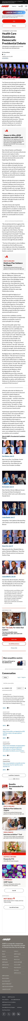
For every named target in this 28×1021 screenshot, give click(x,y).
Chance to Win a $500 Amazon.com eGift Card (13, 136)
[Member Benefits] (5, 786)
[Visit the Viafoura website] (16, 779)
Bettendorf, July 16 (8, 487)
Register (14, 6)
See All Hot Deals (14, 907)
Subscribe (14, 639)
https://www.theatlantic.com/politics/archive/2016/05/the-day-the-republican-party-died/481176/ (14, 764)
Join (14, 21)
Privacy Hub (14, 647)
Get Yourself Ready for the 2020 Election (8, 662)
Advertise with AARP (18, 962)
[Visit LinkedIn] (18, 1014)
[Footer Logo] (14, 939)
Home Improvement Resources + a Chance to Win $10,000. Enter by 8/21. (12, 2)
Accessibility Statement (15, 999)
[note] (14, 79)
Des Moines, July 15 (8, 456)
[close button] (26, 10)
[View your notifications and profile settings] (25, 688)
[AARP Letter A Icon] (6, 258)
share (17, 708)
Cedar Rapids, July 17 (8, 517)
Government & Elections (9, 31)
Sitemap (3, 996)
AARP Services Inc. (17, 972)
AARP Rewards (5, 962)
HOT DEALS (8, 899)
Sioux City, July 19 (7, 546)
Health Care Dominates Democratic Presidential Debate (14, 38)
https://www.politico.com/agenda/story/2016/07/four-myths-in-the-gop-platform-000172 (14, 733)
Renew (14, 25)
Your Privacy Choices (6, 1010)
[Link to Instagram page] (14, 1014)
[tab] (7, 688)
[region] (14, 727)
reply (4, 708)
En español (5, 58)
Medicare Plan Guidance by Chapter (13, 264)
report (22, 708)
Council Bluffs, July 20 (8, 576)
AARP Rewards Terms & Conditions (9, 1002)
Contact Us (16, 951)
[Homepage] (5, 6)
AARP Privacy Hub (11, 996)
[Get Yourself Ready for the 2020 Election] (21, 663)
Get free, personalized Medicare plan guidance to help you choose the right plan (14, 268)
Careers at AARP (17, 964)
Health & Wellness (9, 261)
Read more (23, 704)
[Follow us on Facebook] (4, 1014)
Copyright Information (6, 1004)
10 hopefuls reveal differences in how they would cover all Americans (12, 47)
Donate (3, 953)
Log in (18, 677)
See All (14, 890)
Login (19, 6)
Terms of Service (5, 999)
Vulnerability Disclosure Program (8, 1007)
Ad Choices (19, 1007)
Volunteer (4, 956)
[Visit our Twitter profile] (9, 1014)
